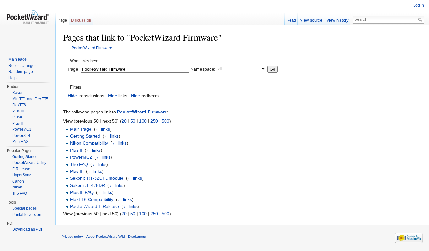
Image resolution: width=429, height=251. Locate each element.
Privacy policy (72, 236)
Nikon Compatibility (89, 142)
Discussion (81, 20)
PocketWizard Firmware (92, 48)
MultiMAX (20, 141)
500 (165, 120)
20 (124, 120)
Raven (18, 92)
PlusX (17, 117)
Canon (18, 181)
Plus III (77, 171)
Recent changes (22, 65)
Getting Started (85, 136)
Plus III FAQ (82, 192)
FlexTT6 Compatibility (91, 199)
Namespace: (202, 69)
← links (102, 129)
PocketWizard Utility (29, 163)
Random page (20, 71)
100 (143, 120)
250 (154, 120)
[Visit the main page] (28, 25)
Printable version (26, 214)
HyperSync (21, 175)
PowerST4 (21, 136)
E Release (21, 169)
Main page (17, 59)
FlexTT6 (19, 105)
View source (311, 20)
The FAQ (79, 164)
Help (12, 78)
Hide (72, 95)
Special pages (24, 208)
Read (291, 20)
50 (132, 120)
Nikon (17, 187)
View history (337, 20)
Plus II (76, 150)
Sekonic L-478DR (87, 185)
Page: (73, 69)
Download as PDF (27, 229)
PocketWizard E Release (94, 206)
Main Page (80, 129)
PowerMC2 (81, 157)
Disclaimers (137, 236)
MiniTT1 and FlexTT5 (30, 99)
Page (62, 20)
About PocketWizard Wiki (105, 236)
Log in (418, 5)
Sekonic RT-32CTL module (96, 178)
